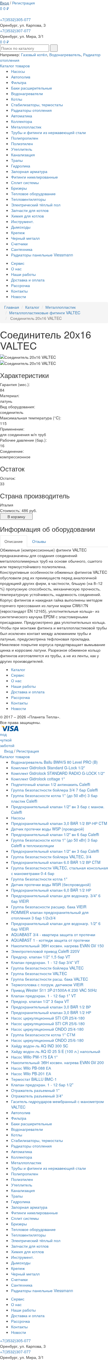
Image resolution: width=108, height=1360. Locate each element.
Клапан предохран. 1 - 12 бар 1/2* (42, 1084)
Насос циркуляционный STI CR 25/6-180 (48, 1023)
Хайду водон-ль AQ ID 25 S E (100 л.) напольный (55, 1051)
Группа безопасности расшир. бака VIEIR (48, 906)
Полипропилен (24, 138)
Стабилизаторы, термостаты (37, 104)
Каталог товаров (15, 65)
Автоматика (21, 115)
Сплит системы (25, 182)
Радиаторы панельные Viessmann (42, 255)
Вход (4, 3)
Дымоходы (20, 227)
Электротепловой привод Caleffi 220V (45, 951)
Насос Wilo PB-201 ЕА (31, 1073)
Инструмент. (22, 221)
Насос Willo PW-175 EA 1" (34, 1057)
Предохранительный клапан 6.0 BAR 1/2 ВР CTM (56, 862)
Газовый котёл (34, 54)
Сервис (17, 263)
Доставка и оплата (28, 280)
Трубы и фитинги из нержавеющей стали (48, 132)
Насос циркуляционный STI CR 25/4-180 (48, 1018)
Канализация (23, 154)
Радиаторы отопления (31, 110)
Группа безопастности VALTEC (39, 973)
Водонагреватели (27, 93)
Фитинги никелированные (34, 177)
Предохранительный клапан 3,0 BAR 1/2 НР (51, 1012)
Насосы (18, 71)
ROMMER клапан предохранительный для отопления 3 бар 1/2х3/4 (50, 915)
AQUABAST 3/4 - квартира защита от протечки (53, 934)
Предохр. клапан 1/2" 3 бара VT (40, 1001)
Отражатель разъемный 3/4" (37, 1096)
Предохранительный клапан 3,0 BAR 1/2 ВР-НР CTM (59, 823)
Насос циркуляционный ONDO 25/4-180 (47, 1029)
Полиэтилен (22, 143)
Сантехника (21, 249)
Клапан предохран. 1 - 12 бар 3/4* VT (45, 962)
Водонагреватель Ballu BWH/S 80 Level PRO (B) (54, 762)
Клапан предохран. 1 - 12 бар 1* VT (43, 995)
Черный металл (25, 238)
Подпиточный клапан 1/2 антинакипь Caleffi (50, 784)
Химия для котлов (27, 216)
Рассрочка (20, 285)
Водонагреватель (65, 54)
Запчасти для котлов (29, 210)
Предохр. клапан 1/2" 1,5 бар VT (40, 957)
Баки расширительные (31, 88)
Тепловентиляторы (28, 199)
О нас (16, 268)
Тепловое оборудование (33, 193)
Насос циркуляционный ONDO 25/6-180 (47, 1040)
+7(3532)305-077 (15, 19)
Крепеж (18, 232)
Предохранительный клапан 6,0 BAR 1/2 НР (51, 890)
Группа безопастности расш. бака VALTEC (49, 979)
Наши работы (23, 274)
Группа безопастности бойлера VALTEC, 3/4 (51, 856)
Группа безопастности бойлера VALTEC (47, 968)
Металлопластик (26, 127)
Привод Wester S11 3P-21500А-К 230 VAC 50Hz (54, 990)
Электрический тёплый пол (35, 204)
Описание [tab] (13, 541)
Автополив (20, 77)
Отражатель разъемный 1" (35, 1090)
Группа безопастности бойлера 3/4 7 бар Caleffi (54, 790)
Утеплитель (21, 149)
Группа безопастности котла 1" (39, 879)
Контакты (19, 291)
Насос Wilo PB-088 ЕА (31, 1068)
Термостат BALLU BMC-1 (34, 1079)
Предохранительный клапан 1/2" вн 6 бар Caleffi (55, 834)
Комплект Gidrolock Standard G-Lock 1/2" (48, 767)
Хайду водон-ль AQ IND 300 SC (39, 1046)
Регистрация (23, 3)
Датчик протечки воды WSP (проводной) (47, 829)
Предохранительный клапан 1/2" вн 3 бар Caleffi (55, 851)
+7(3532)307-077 (15, 30)
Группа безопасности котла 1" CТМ (43, 1034)
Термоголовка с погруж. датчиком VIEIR (47, 984)
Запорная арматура (29, 171)
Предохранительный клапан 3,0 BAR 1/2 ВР (51, 1007)
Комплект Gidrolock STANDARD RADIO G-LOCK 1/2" (58, 773)
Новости (18, 296)
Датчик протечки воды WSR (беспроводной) (51, 884)
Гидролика (20, 166)
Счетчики (19, 243)
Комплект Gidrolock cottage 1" (38, 779)
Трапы (17, 160)
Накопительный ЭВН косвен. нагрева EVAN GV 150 (57, 945)
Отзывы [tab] (39, 541)
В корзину (16, 516)
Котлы (16, 99)
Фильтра (18, 82)
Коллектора (21, 121)
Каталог (18, 669)
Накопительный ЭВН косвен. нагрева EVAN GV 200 (57, 1062)
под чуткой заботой (7, 739)
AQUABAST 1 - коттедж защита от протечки (50, 940)
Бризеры (19, 188)
